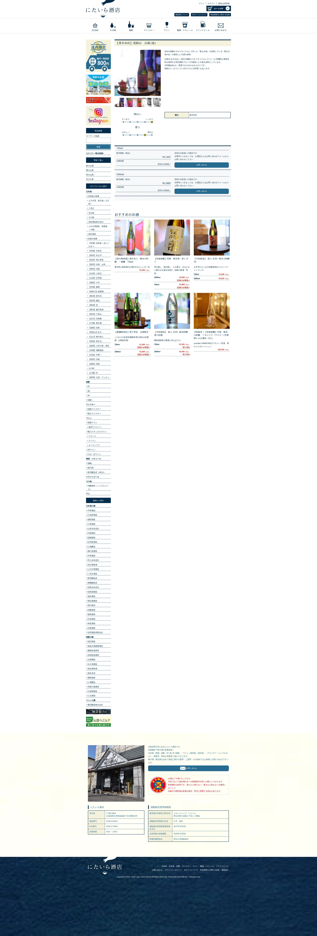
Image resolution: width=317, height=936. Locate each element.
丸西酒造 (91, 659)
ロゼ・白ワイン (94, 454)
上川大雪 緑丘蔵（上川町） (99, 202)
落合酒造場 (92, 669)
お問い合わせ (221, 25)
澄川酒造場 (92, 565)
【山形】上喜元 (95, 273)
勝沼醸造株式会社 (95, 705)
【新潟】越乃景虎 (96, 309)
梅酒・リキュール (185, 25)
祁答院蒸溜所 (93, 655)
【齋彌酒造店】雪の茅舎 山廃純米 (131, 332)
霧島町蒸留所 (93, 650)
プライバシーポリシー (173, 870)
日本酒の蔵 (90, 506)
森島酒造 (91, 614)
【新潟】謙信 (94, 300)
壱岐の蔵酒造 (93, 687)
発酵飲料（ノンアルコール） (98, 487)
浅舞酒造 (91, 610)
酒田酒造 (91, 519)
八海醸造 (91, 547)
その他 (91, 217)
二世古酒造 (92, 574)
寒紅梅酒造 (92, 601)
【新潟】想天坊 (95, 296)
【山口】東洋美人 (96, 337)
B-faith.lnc (183, 877)
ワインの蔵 (90, 700)
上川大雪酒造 (93, 569)
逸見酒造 (91, 596)
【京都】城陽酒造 (96, 350)
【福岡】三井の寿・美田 (99, 346)
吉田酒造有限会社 (95, 632)
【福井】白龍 (94, 359)
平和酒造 (91, 556)
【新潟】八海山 (95, 314)
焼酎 (131, 25)
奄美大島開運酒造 (95, 646)
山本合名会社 (93, 528)
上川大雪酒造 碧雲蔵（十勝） (98, 228)
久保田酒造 (92, 515)
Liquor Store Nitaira (143, 877)
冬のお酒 (89, 179)
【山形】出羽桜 (95, 278)
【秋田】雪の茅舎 (96, 260)
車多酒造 (91, 623)
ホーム (95, 25)
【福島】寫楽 (94, 364)
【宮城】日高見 (95, 251)
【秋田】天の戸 (95, 255)
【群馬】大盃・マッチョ (99, 377)
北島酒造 (91, 628)
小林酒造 (91, 524)
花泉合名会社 (93, 587)
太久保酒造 (92, 664)
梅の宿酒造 (92, 551)
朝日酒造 (91, 641)
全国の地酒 (92, 239)
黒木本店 (91, 673)
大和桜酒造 (92, 691)
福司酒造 (92, 234)
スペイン (92, 441)
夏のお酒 (89, 170)
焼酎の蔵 (89, 637)
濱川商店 (91, 605)
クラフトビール (203, 25)
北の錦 (91, 213)
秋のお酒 (89, 175)
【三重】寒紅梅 (95, 323)
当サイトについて (199, 15)
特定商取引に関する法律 (220, 15)
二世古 (91, 208)
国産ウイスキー (94, 409)
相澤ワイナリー (95, 427)
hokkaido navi (194, 877)
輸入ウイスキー (94, 413)
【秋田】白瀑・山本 (97, 264)
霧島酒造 (91, 678)
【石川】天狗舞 (95, 319)
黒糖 (90, 400)
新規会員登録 (224, 3)
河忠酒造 (91, 619)
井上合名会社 (93, 560)
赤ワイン (91, 450)
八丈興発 (91, 696)
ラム (88, 493)
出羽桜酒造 (92, 542)
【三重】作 (93, 373)
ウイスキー (149, 25)
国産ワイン (92, 422)
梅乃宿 (90, 468)
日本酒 (113, 25)
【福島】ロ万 (94, 282)
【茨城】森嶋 (94, 287)
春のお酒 (89, 166)
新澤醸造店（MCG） (97, 472)
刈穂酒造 (91, 533)
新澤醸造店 (92, 578)
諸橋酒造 (91, 537)
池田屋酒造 (92, 592)
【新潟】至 (93, 305)
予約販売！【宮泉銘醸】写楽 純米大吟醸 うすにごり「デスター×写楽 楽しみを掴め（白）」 (212, 335)
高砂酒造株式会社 (96, 222)
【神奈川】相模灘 (96, 291)
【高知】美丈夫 (95, 341)
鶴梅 (90, 463)
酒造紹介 (225, 870)
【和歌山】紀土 (95, 332)
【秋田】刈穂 (94, 269)
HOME (164, 866)
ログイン (211, 3)
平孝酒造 (91, 510)
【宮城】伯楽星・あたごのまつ (99, 244)
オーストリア (94, 445)
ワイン (167, 25)
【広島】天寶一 (95, 355)
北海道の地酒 (93, 196)
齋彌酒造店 (92, 583)
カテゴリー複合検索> (95, 153)
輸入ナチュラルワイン (97, 431)
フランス (92, 436)
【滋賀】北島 (94, 328)
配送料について (182, 15)
